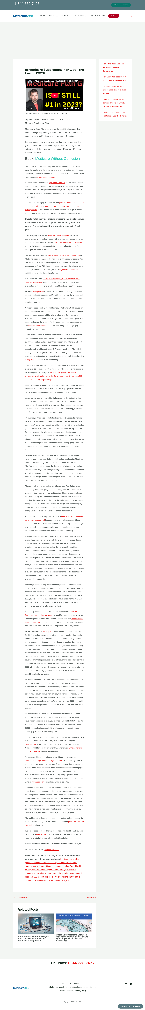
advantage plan (38, 782)
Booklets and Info (66, 991)
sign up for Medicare (57, 183)
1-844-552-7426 (81, 963)
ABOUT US (53, 16)
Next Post (91, 897)
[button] (71, 16)
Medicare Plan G (51, 850)
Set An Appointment (121, 5)
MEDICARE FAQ (98, 16)
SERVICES (65, 16)
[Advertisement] (72, 36)
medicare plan (30, 744)
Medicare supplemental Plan (39, 326)
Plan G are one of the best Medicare (68, 243)
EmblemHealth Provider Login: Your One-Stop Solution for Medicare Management (33, 938)
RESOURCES (80, 16)
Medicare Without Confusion (57, 159)
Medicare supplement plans (59, 235)
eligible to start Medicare (68, 270)
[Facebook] (131, 984)
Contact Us (77, 984)
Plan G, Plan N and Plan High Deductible (64, 255)
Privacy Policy (80, 991)
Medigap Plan (38, 292)
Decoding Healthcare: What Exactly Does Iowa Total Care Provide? (114, 89)
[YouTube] (126, 984)
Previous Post (20, 897)
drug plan (30, 360)
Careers (93, 987)
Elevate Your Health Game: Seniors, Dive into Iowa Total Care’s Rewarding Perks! (114, 102)
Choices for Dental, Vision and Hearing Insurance (68, 987)
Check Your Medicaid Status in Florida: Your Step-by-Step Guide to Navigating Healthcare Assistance (73, 938)
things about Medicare (46, 177)
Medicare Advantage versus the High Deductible (44, 761)
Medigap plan (41, 834)
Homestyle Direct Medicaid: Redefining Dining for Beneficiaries (113, 67)
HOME (43, 16)
